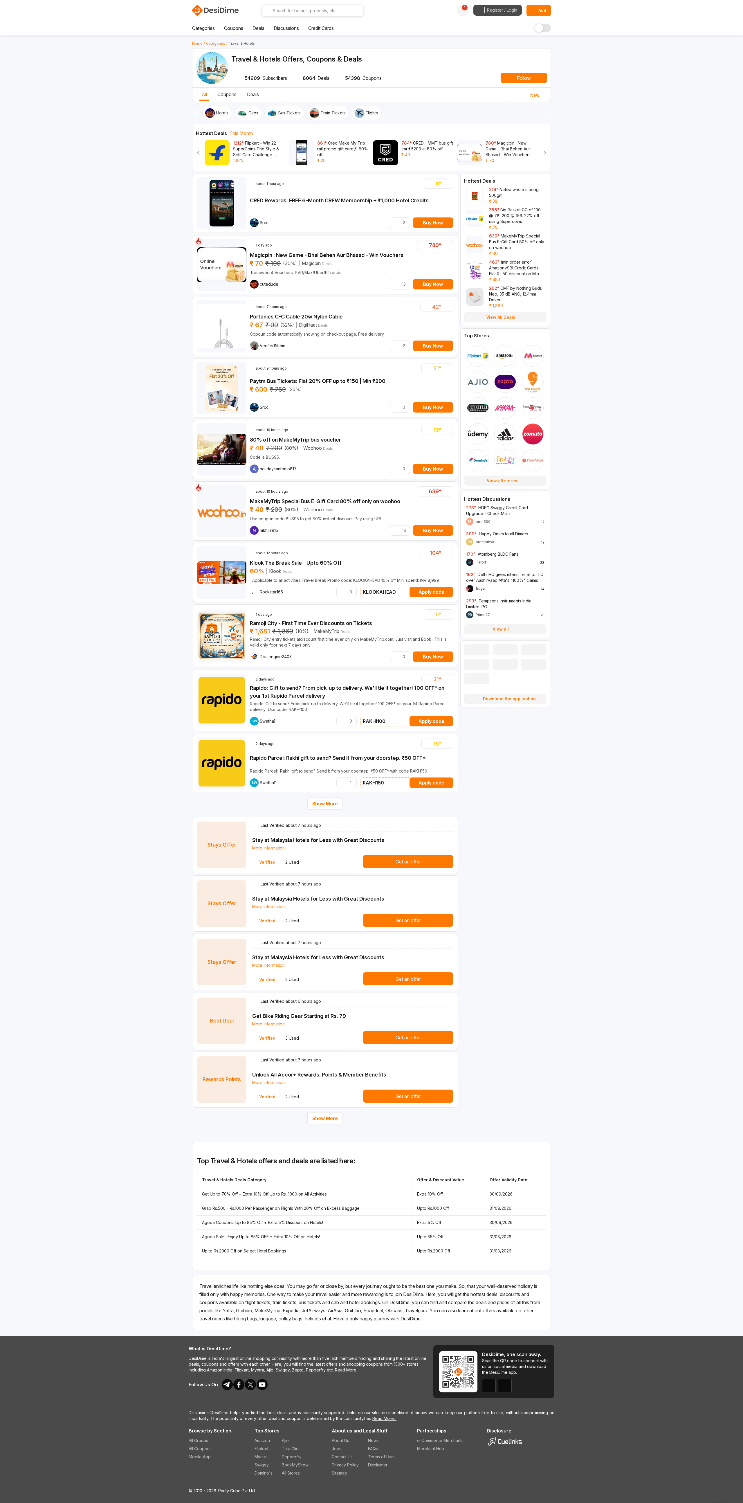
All (204, 94)
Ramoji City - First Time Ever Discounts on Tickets (311, 623)
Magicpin (311, 263)
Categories (215, 43)
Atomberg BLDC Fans (492, 554)
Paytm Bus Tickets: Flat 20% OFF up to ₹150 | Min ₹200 (317, 381)
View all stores (502, 480)
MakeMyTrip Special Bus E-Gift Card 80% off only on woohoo (325, 501)
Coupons (227, 94)
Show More (325, 804)
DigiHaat (308, 325)
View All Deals (500, 317)
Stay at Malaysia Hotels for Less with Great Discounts (318, 840)
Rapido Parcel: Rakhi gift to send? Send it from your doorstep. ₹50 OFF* (338, 758)
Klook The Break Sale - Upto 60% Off (296, 563)
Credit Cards (321, 28)
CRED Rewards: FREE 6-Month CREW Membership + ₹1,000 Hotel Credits (339, 200)
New (535, 95)
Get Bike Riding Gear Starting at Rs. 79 (299, 1016)
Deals (253, 94)
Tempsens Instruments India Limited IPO (498, 603)
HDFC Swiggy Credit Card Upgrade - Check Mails (497, 510)
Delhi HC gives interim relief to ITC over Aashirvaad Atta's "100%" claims (504, 577)
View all (501, 629)
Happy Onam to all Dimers (497, 533)
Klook (275, 571)
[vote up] (447, 184)
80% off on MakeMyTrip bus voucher (295, 440)
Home (197, 43)
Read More (345, 1369)
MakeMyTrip (326, 631)
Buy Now (433, 223)
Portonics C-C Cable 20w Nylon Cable (296, 317)
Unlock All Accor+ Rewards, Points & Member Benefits (319, 1075)
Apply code (431, 592)
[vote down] (429, 184)
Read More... (384, 1418)
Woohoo (312, 448)
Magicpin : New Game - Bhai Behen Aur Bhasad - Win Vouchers (326, 255)
